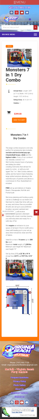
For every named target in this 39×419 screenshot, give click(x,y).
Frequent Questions (19, 377)
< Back (9, 46)
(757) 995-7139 (22, 363)
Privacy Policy (19, 381)
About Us (19, 389)
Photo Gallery (19, 385)
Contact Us (19, 397)
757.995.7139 (22, 7)
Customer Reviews (19, 393)
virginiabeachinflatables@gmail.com (22, 365)
